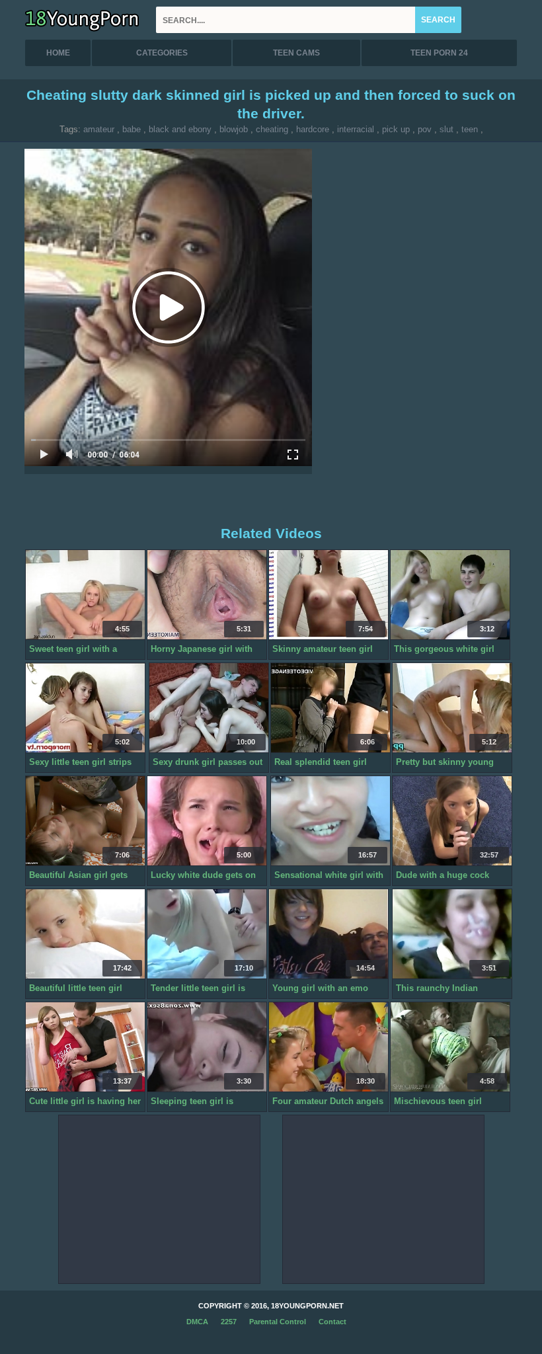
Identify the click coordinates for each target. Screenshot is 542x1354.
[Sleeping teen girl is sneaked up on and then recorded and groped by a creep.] (206, 1047)
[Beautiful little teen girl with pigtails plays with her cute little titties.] (85, 934)
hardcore (312, 129)
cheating (272, 129)
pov (425, 129)
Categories (162, 53)
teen (469, 129)
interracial (355, 129)
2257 (229, 1322)
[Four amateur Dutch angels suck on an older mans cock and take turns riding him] (328, 1047)
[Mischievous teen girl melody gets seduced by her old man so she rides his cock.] (450, 1047)
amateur (98, 129)
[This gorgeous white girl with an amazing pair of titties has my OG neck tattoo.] (450, 595)
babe (131, 129)
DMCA (197, 1322)
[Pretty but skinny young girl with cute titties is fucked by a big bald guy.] (452, 708)
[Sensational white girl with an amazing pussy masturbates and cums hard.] (330, 821)
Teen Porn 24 (439, 53)
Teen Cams (296, 53)
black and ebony (180, 129)
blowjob (233, 129)
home (58, 53)
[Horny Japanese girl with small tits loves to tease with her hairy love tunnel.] (206, 595)
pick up (396, 129)
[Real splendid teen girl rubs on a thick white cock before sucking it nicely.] (330, 708)
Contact (332, 1322)
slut (446, 129)
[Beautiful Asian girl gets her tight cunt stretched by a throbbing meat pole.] (85, 821)
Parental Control (277, 1322)
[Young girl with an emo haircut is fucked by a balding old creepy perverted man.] (328, 934)
